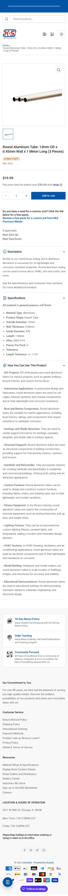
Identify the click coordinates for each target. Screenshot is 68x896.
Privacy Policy (10, 742)
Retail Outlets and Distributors (20, 774)
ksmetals (27, 862)
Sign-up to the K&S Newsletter (20, 787)
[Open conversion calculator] (8, 882)
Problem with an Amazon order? (21, 738)
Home (6, 45)
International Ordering (15, 729)
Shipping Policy (11, 724)
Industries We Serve (14, 783)
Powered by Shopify (44, 862)
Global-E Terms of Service (18, 747)
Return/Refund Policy (15, 719)
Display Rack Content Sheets (19, 769)
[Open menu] (61, 34)
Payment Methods (13, 733)
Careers (7, 792)
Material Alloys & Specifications (21, 764)
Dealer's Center (11, 778)
